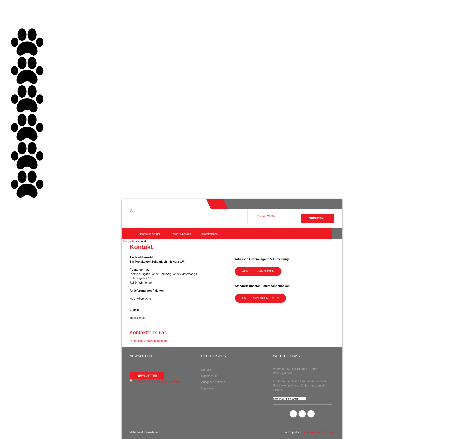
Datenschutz (209, 375)
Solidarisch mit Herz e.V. (318, 432)
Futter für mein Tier (149, 233)
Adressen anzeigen (258, 271)
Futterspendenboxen (260, 298)
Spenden (316, 218)
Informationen (209, 233)
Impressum (208, 388)
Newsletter (147, 375)
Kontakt (206, 369)
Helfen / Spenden (181, 233)
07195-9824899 (265, 216)
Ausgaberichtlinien (213, 382)
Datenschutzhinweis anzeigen (149, 340)
